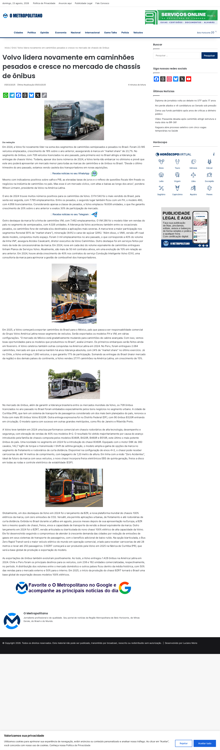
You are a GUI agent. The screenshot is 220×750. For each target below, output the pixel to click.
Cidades (18, 32)
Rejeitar (184, 743)
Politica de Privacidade (78, 745)
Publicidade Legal (83, 3)
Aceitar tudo (204, 743)
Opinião (44, 32)
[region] (110, 740)
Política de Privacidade (44, 3)
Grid (14, 47)
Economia (60, 32)
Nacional (76, 32)
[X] (33, 626)
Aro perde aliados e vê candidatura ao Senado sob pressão (185, 105)
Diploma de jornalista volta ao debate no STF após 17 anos (185, 100)
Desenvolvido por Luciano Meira (181, 643)
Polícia (125, 32)
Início (7, 47)
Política (32, 32)
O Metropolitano (36, 613)
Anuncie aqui (65, 3)
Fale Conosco (102, 3)
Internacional (92, 32)
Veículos (138, 32)
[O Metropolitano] (22, 15)
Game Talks (110, 32)
